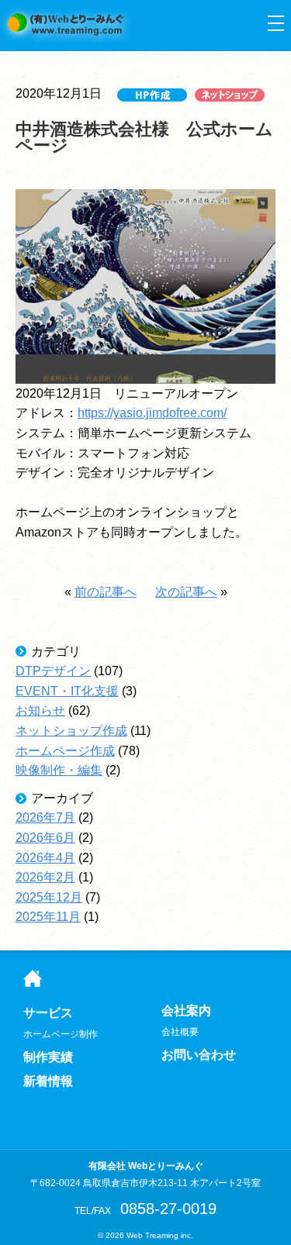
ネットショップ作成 (71, 730)
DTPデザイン (53, 671)
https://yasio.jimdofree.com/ (152, 412)
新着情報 (48, 1081)
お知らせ (40, 710)
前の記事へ (105, 591)
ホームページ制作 (60, 1034)
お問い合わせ (198, 1055)
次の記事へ (186, 591)
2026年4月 (45, 857)
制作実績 (48, 1057)
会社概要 (180, 1031)
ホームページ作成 (65, 750)
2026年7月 (45, 817)
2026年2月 (45, 877)
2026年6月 (45, 837)
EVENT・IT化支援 (67, 691)
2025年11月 (48, 916)
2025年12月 (49, 897)
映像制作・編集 (59, 770)
